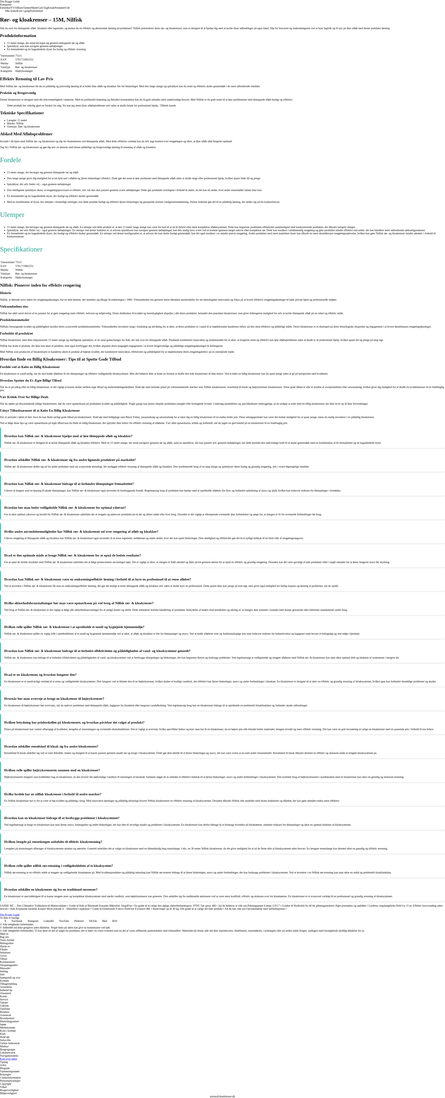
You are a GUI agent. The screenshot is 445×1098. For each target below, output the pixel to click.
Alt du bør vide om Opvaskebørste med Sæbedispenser (255, 908)
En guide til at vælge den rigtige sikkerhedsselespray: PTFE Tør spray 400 (175, 905)
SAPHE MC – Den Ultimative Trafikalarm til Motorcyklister (33, 905)
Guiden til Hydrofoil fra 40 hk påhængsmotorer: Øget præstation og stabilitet (324, 905)
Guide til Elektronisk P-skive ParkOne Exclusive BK (121, 908)
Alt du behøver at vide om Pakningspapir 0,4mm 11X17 (249, 905)
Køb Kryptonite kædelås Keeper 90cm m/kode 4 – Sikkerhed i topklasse (50, 908)
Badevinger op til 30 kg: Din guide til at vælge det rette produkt (187, 908)
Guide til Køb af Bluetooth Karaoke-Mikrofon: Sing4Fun (100, 905)
